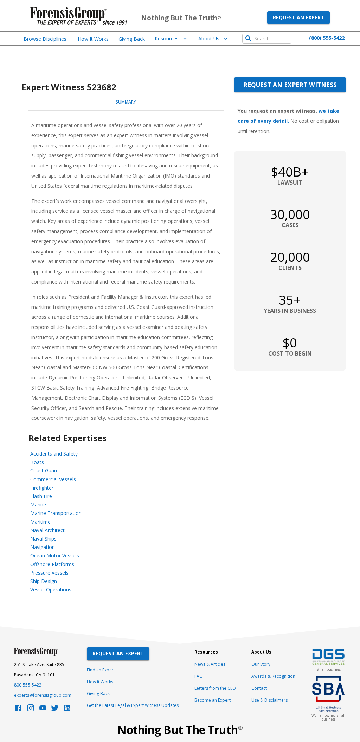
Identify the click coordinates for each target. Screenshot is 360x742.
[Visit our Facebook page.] (18, 710)
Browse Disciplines (45, 38)
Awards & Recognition (273, 676)
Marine (38, 504)
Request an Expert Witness (290, 84)
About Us (208, 38)
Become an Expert (212, 700)
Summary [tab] (126, 102)
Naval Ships (43, 538)
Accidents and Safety (54, 453)
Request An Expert (118, 653)
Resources (167, 38)
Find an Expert (101, 670)
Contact (259, 688)
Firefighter (41, 487)
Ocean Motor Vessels (54, 555)
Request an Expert (298, 17)
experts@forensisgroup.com (42, 695)
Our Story (260, 664)
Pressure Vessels (49, 572)
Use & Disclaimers (269, 700)
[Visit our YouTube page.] (43, 710)
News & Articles (209, 664)
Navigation (42, 547)
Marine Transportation (56, 513)
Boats (37, 462)
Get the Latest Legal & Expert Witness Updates (133, 705)
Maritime (40, 521)
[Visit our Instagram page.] (30, 710)
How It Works (93, 38)
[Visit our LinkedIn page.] (67, 710)
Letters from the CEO (215, 688)
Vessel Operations (50, 589)
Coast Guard (44, 470)
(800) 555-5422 (327, 37)
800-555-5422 (27, 685)
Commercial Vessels (53, 479)
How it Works (100, 682)
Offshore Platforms (52, 564)
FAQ (198, 676)
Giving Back (131, 38)
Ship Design (43, 581)
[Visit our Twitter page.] (55, 710)
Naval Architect (47, 530)
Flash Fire (41, 496)
